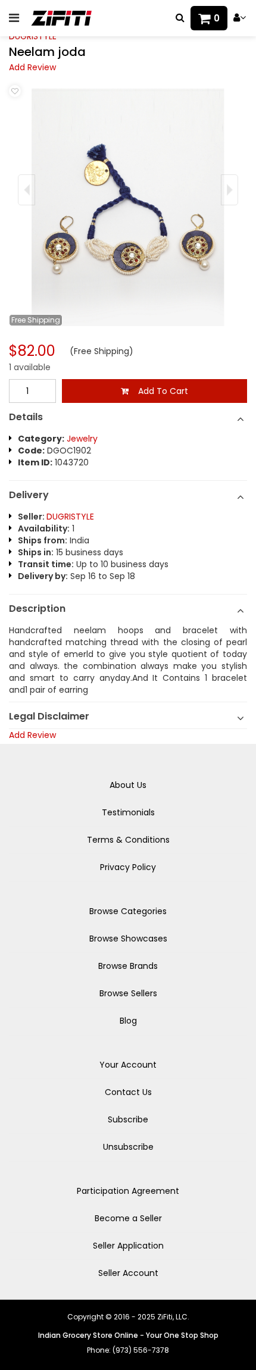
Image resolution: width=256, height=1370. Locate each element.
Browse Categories (128, 911)
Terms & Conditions (128, 840)
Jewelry (82, 439)
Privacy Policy (128, 867)
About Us (128, 785)
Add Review (32, 67)
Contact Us (128, 1092)
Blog (128, 1021)
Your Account (128, 1065)
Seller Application (128, 1246)
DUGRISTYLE (33, 36)
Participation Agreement (128, 1191)
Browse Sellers (128, 993)
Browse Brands (128, 966)
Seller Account (128, 1273)
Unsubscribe (128, 1147)
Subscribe (128, 1119)
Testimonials (128, 812)
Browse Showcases (128, 938)
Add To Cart (158, 391)
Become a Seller (128, 1218)
